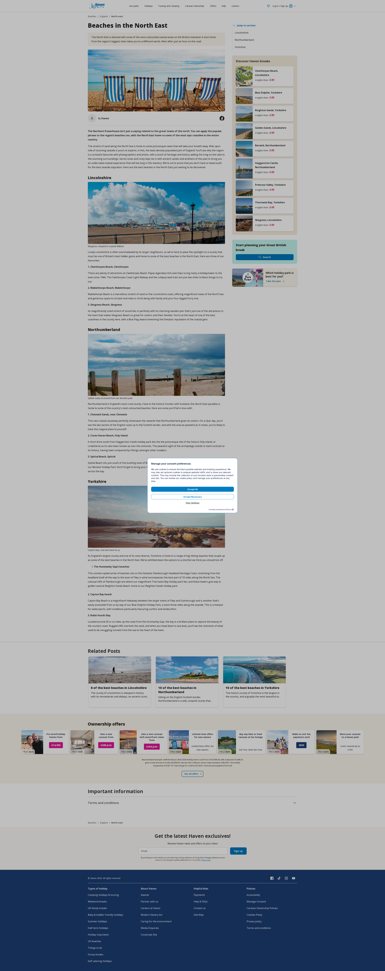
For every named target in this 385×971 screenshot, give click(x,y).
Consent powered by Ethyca (220, 509)
